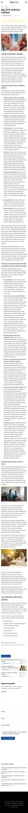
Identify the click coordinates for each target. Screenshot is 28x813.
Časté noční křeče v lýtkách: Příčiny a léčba (13, 779)
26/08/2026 (10, 769)
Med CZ (14, 2)
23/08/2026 (13, 785)
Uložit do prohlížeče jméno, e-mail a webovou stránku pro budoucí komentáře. (15, 733)
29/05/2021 (16, 15)
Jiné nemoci (11, 6)
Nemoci (6, 6)
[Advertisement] (14, 21)
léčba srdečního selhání (10, 642)
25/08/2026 (7, 773)
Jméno (3, 711)
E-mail (3, 718)
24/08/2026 (4, 781)
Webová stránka (5, 725)
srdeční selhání (20, 644)
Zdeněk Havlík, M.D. (7, 15)
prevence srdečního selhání (8, 644)
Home (2, 6)
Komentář (4, 691)
